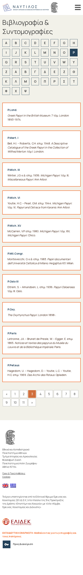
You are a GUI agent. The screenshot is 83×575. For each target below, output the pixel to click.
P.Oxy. (11, 309)
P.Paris (12, 333)
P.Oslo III (13, 281)
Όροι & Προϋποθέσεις (13, 473)
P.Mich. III (14, 170)
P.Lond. (12, 110)
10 (15, 402)
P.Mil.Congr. (15, 253)
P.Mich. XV (14, 225)
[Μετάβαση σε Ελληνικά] (14, 486)
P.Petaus (13, 365)
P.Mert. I (13, 138)
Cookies (6, 477)
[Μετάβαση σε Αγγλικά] (6, 486)
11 (23, 402)
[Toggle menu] (78, 7)
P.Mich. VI (14, 197)
